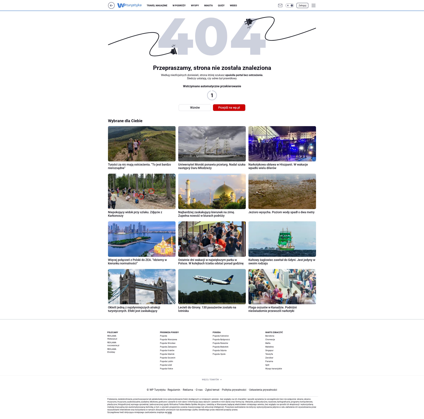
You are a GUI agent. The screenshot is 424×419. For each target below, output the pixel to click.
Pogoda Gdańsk (167, 354)
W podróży (179, 5)
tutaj (170, 412)
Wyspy (195, 5)
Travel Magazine (157, 5)
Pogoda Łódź (166, 365)
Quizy (221, 5)
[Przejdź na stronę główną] (111, 7)
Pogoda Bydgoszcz (221, 339)
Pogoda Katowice (221, 336)
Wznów (195, 107)
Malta (267, 343)
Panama (269, 361)
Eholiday (111, 352)
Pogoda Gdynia (220, 350)
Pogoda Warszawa (168, 339)
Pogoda (163, 336)
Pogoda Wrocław (167, 343)
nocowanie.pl (113, 345)
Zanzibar (269, 358)
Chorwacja (270, 339)
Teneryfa (269, 354)
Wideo (233, 5)
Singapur (269, 350)
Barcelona (269, 336)
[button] (290, 5)
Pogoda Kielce (166, 369)
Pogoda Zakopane (168, 347)
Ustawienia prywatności (262, 389)
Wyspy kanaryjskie (273, 369)
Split (267, 365)
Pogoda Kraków (167, 350)
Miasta (208, 5)
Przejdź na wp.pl (229, 107)
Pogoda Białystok (220, 347)
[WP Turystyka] (132, 5)
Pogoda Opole (219, 354)
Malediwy (269, 347)
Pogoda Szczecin (167, 358)
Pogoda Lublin (166, 361)
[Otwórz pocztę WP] (280, 5)
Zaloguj (302, 5)
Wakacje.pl (112, 339)
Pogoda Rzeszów (220, 343)
